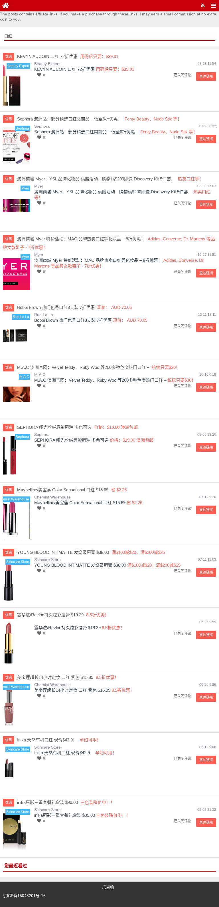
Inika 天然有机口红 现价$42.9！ (64, 752)
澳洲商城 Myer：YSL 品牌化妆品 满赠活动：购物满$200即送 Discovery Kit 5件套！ (113, 191)
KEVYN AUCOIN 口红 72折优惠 (64, 69)
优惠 (8, 57)
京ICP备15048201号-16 (24, 895)
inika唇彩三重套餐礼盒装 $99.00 (64, 815)
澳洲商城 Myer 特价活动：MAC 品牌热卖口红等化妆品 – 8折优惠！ (98, 260)
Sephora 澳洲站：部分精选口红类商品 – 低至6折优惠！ (86, 131)
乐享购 (108, 887)
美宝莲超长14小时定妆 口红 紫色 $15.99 (72, 690)
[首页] (5, 5)
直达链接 (206, 77)
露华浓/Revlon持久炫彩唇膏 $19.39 (67, 627)
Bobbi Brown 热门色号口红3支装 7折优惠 (73, 320)
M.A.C (39, 374)
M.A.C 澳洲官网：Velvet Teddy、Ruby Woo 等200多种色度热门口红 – (100, 380)
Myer (38, 186)
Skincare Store (47, 559)
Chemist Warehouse (52, 497)
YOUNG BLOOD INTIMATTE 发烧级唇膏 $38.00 (80, 565)
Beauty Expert (47, 63)
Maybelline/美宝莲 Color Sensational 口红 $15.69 (79, 502)
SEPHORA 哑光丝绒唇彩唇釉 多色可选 (71, 440)
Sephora (42, 126)
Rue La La (43, 314)
